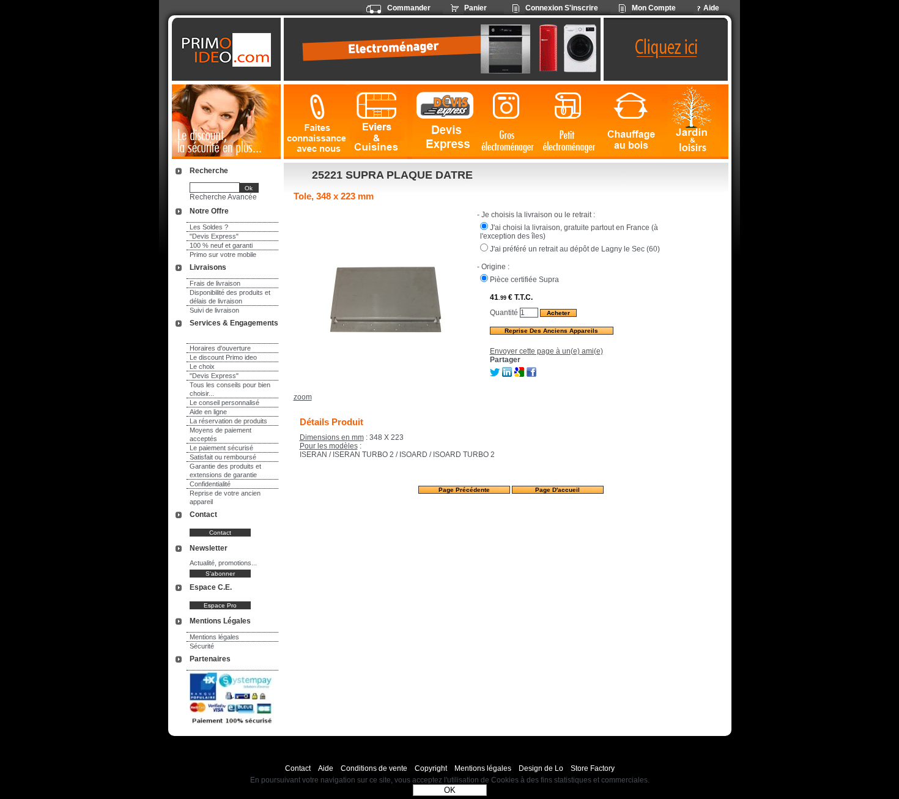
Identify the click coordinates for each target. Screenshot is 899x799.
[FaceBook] (531, 374)
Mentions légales (214, 637)
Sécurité (202, 646)
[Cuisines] (379, 122)
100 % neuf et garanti (221, 245)
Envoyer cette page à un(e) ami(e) (546, 351)
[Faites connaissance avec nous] (315, 122)
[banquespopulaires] (232, 725)
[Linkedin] (507, 374)
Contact (298, 768)
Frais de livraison (215, 283)
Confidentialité (210, 484)
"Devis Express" (214, 236)
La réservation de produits (228, 421)
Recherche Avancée (223, 197)
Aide (325, 768)
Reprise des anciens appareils (551, 330)
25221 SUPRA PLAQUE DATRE (392, 175)
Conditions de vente (374, 768)
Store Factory (593, 768)
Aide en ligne (208, 411)
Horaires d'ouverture (220, 348)
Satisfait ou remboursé (223, 457)
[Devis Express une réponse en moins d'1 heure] (445, 122)
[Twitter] (495, 374)
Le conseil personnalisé (224, 402)
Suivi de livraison (214, 310)
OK (450, 790)
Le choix (202, 366)
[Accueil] (228, 49)
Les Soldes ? (209, 227)
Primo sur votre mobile (223, 254)
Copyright (431, 768)
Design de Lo (541, 768)
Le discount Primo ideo (223, 357)
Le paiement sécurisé (221, 448)
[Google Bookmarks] (519, 374)
